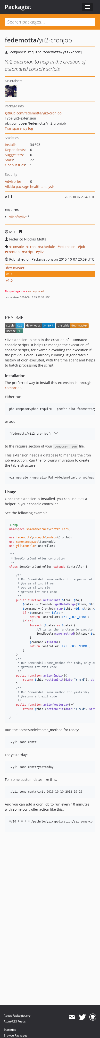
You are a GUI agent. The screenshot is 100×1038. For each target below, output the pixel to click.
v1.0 (9, 280)
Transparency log (19, 128)
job (82, 246)
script (28, 251)
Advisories (13, 181)
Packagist (18, 7)
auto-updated (36, 291)
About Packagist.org (17, 1016)
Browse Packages (15, 1035)
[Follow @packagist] (82, 1017)
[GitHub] (92, 1017)
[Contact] (71, 1017)
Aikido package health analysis (30, 186)
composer (13, 387)
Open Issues (15, 165)
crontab (13, 251)
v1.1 (9, 274)
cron (32, 246)
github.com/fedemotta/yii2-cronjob (33, 113)
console (17, 246)
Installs (11, 144)
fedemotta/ (22, 40)
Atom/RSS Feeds (15, 1021)
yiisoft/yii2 (17, 217)
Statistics (10, 1030)
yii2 (41, 251)
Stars (9, 160)
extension (67, 246)
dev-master (15, 267)
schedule (47, 246)
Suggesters (14, 154)
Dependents (15, 149)
